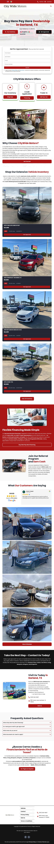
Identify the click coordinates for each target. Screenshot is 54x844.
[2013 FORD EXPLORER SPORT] (27, 212)
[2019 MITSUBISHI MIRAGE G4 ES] (27, 316)
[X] (28, 837)
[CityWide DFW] (15, 6)
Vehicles (23, 808)
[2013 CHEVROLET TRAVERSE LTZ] (27, 264)
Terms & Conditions (26, 821)
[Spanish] (11, 1)
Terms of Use (21, 70)
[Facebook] (25, 837)
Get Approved (27, 234)
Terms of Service (42, 842)
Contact (23, 811)
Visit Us (23, 818)
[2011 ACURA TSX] (27, 368)
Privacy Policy (14, 70)
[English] (8, 1)
